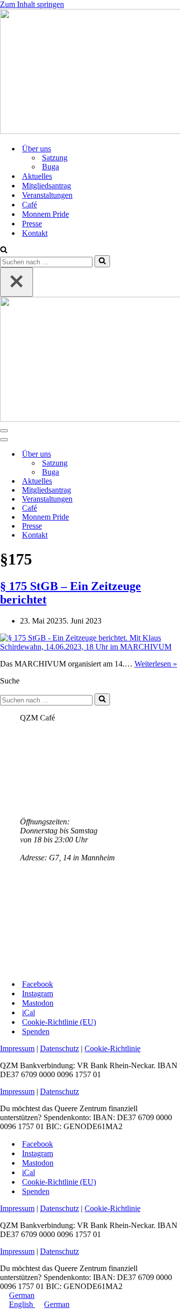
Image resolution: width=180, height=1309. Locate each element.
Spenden (36, 1031)
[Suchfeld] (4, 250)
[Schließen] (16, 282)
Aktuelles (37, 176)
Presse (32, 223)
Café (29, 204)
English (22, 1304)
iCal (28, 1012)
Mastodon (38, 1003)
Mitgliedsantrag (46, 185)
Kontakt (35, 233)
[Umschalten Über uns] (175, 454)
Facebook (37, 984)
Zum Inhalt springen (32, 4)
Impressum (17, 1048)
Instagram (37, 993)
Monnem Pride (45, 214)
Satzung (55, 157)
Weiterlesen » (155, 663)
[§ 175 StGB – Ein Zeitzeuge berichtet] (90, 647)
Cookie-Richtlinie (112, 1048)
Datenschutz (59, 1048)
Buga (50, 166)
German (21, 1295)
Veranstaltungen (47, 195)
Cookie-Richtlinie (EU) (59, 1022)
